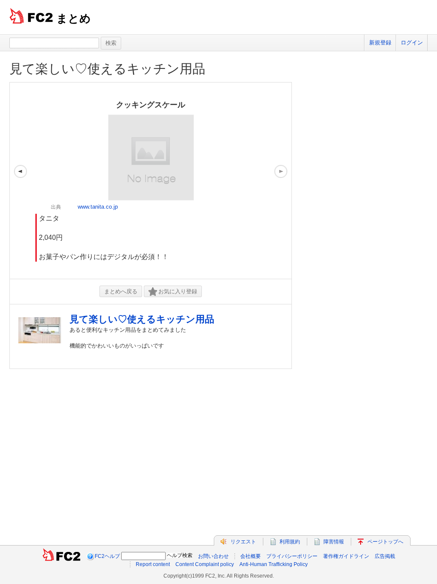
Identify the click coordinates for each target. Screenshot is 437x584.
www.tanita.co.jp (98, 207)
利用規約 (290, 542)
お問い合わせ (213, 556)
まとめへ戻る (120, 291)
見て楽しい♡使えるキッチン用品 (107, 69)
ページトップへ (385, 542)
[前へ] (20, 181)
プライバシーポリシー (292, 556)
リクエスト (243, 542)
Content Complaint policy (204, 564)
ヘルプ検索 (179, 555)
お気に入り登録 (177, 291)
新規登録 (380, 42)
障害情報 (333, 542)
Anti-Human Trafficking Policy (273, 564)
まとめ (73, 18)
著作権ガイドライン (346, 556)
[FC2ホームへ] (61, 556)
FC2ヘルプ (107, 556)
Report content (153, 564)
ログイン (412, 42)
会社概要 (250, 556)
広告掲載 (385, 556)
